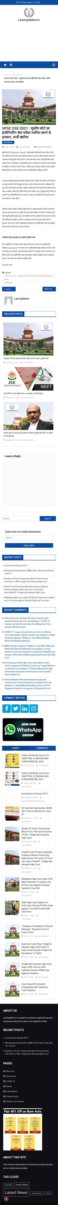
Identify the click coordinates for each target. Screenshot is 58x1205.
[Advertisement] (29, 43)
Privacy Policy (12, 1096)
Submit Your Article (15, 1101)
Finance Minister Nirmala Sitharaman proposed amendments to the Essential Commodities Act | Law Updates (28, 682)
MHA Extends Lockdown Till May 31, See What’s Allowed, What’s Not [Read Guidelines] (30, 638)
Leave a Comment (44, 147)
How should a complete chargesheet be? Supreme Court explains (34, 987)
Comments (42, 748)
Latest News (11, 1091)
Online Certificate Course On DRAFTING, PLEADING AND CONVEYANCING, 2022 (35, 758)
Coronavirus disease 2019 (15, 565)
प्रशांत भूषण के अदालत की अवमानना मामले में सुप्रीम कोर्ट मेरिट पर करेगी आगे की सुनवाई (28, 434)
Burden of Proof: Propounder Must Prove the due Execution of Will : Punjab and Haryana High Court (36, 833)
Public (48, 1193)
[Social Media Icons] (6, 708)
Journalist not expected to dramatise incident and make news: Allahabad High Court (11, 289)
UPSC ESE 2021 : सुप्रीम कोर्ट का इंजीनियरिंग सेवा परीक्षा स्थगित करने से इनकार (28, 277)
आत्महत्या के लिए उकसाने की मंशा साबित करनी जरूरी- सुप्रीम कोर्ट (26, 358)
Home (9, 1086)
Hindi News (8, 142)
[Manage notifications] (6, 1199)
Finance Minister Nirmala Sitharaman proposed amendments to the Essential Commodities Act (28, 671)
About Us (10, 1071)
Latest (15, 748)
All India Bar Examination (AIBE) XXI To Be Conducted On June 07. (36, 811)
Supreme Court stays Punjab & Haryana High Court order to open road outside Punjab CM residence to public (36, 949)
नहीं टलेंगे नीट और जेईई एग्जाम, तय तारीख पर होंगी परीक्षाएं (23, 393)
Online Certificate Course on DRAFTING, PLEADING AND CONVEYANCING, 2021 (35, 776)
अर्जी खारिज (8, 283)
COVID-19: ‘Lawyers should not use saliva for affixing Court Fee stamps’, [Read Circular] (27, 624)
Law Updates (24, 147)
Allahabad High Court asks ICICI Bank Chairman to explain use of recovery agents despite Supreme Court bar (37, 883)
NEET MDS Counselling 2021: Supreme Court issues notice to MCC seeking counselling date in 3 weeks (50, 289)
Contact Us (11, 1076)
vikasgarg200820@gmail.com (33, 801)
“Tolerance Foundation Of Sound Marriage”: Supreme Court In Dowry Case (37, 929)
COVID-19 (10, 1081)
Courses (8, 1185)
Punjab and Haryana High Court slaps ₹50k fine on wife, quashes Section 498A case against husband (36, 969)
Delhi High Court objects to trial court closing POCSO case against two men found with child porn (37, 907)
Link (10, 265)
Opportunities (37, 1193)
